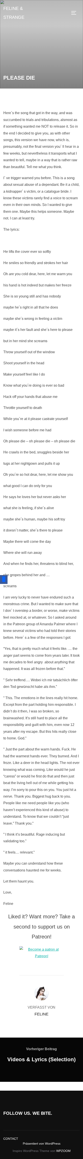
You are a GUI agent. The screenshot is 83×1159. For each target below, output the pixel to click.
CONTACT (10, 1138)
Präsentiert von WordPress (41, 1143)
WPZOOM (63, 1151)
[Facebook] (4, 579)
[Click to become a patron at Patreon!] (41, 956)
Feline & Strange (13, 13)
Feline (41, 1014)
